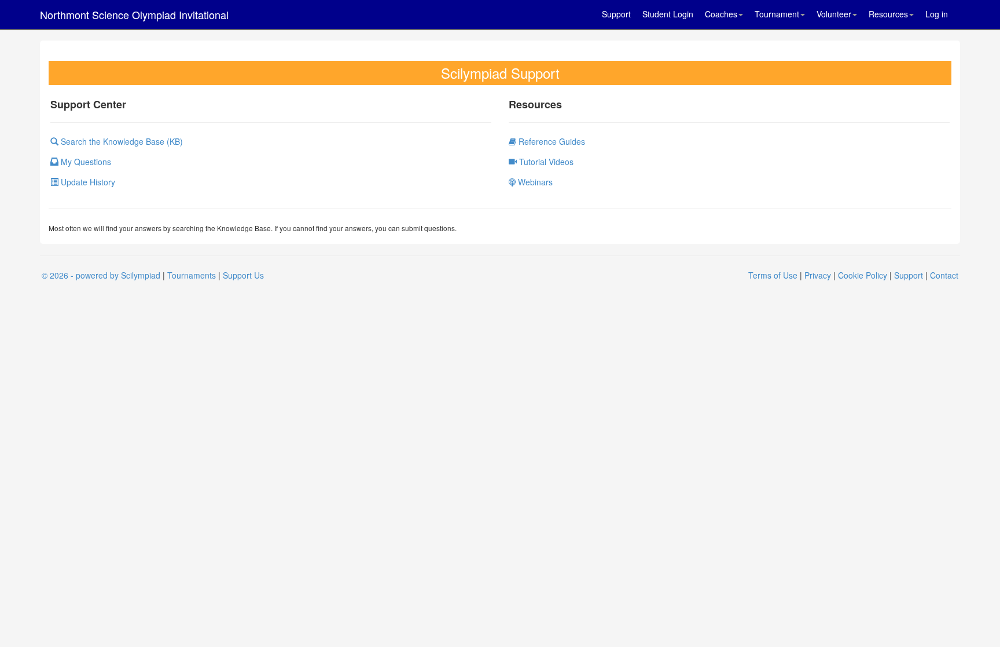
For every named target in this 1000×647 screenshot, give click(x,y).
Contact (944, 275)
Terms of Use (772, 275)
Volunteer (834, 14)
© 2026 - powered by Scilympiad (101, 275)
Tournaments (191, 275)
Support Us (243, 275)
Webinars (534, 182)
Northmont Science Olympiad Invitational (134, 14)
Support (616, 14)
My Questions (84, 161)
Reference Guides (550, 141)
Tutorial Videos (545, 161)
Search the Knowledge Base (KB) (120, 141)
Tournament (777, 14)
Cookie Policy (862, 275)
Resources (888, 14)
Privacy (817, 275)
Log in (936, 14)
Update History (86, 182)
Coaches (721, 14)
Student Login (667, 14)
